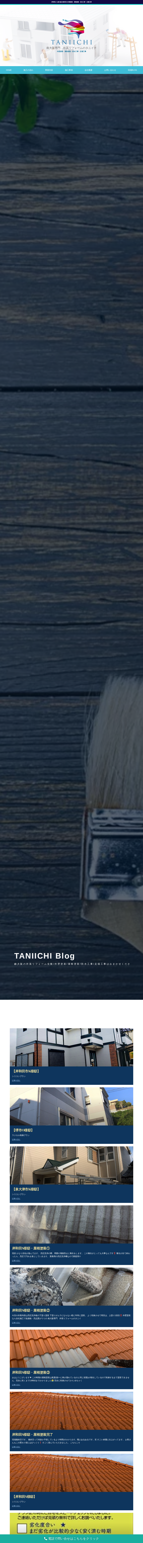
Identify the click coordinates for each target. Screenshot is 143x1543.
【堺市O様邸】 (23, 1130)
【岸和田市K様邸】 (26, 1071)
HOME (9, 70)
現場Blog (132, 70)
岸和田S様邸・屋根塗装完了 (32, 1434)
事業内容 (49, 70)
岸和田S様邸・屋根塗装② (31, 1310)
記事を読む (16, 1080)
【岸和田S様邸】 (24, 1496)
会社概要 (88, 70)
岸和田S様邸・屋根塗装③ (31, 1372)
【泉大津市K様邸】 (26, 1189)
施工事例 (69, 70)
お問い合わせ (110, 70)
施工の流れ (28, 70)
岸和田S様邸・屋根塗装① (31, 1248)
